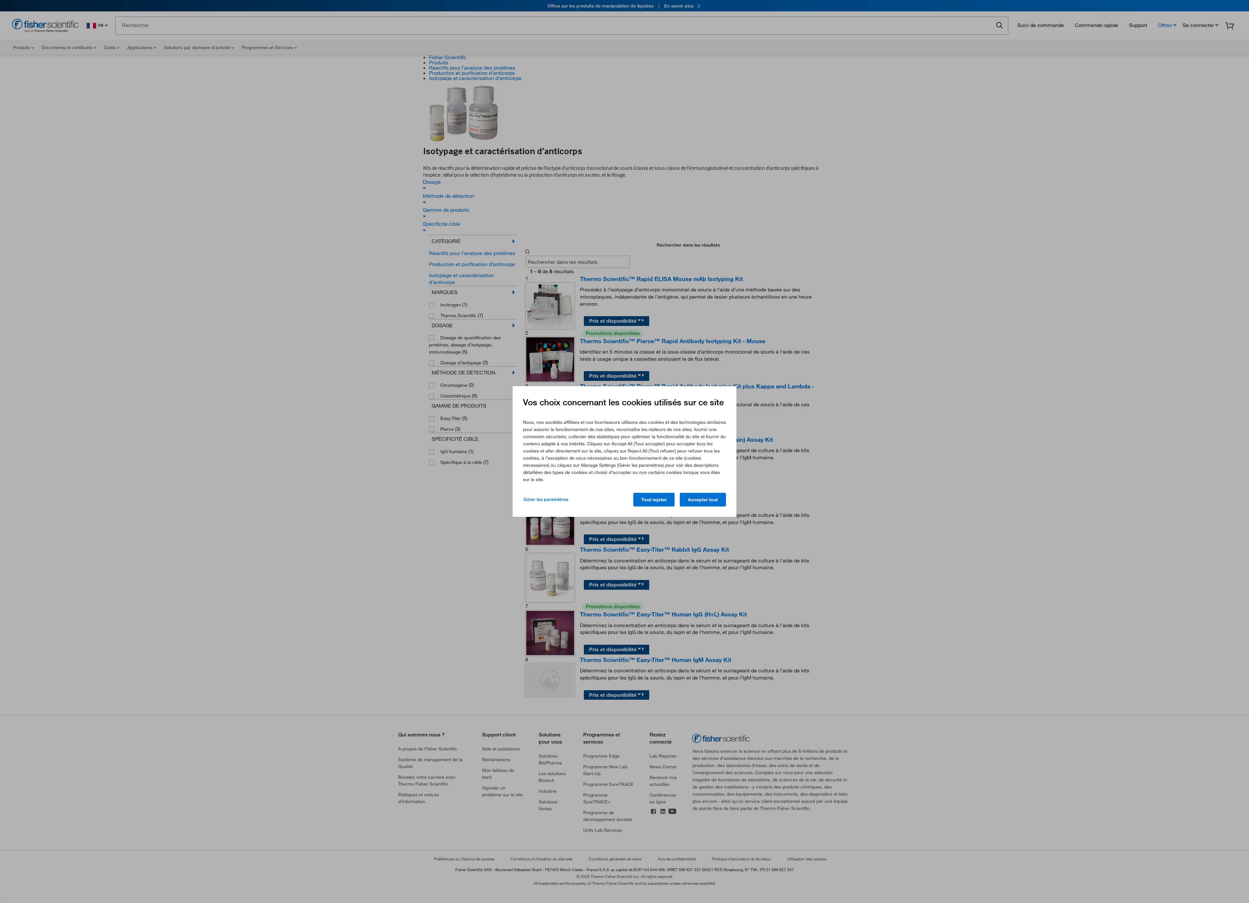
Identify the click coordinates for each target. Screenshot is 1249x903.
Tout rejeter (653, 500)
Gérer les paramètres (545, 499)
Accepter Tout (703, 500)
